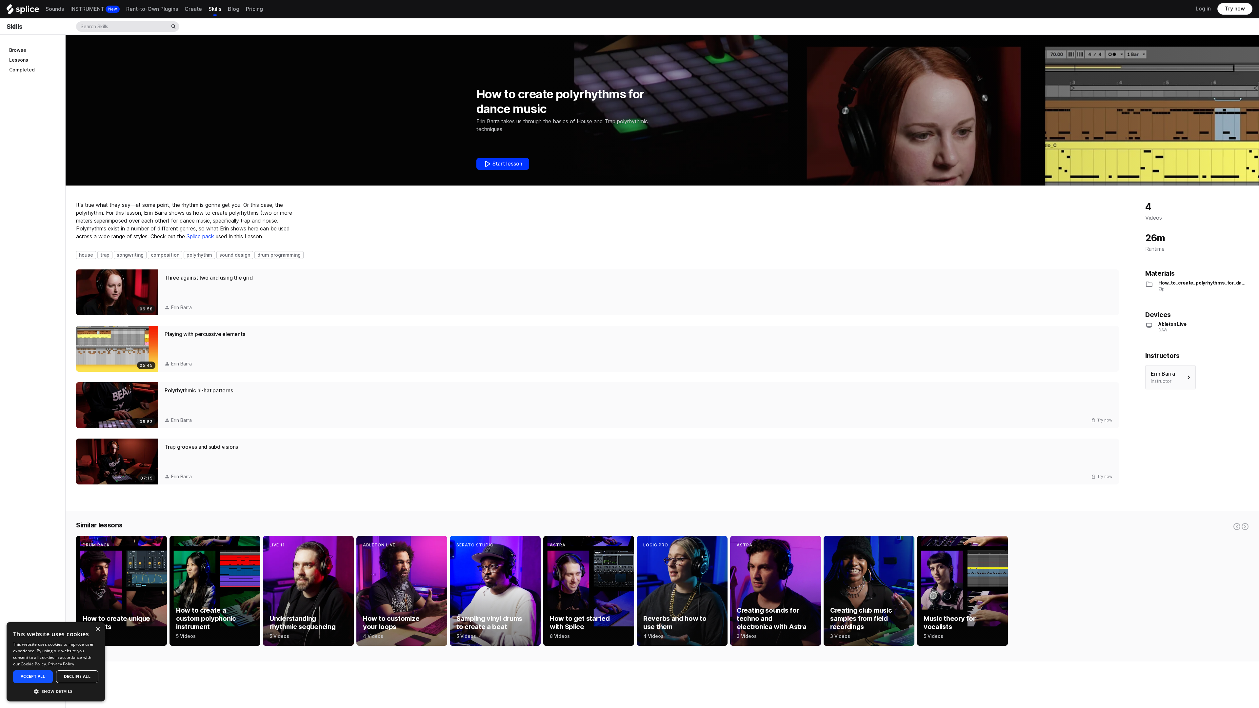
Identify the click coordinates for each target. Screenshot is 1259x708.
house (86, 255)
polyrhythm (199, 255)
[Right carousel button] (1245, 526)
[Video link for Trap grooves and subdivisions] (597, 461)
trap (105, 255)
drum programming (279, 255)
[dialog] (56, 661)
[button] (55, 691)
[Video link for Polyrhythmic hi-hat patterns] (597, 405)
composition (165, 255)
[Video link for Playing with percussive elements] (597, 349)
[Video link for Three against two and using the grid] (597, 292)
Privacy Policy (61, 664)
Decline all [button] (77, 676)
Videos (1153, 218)
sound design (234, 255)
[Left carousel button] (1237, 526)
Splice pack (200, 236)
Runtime (1155, 249)
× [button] (97, 629)
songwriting (130, 255)
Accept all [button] (33, 676)
